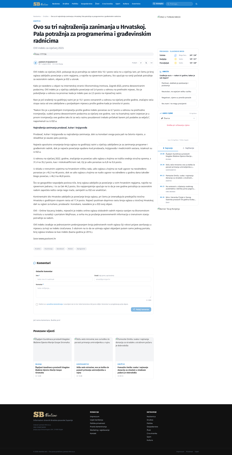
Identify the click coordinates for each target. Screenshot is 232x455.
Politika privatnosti (97, 423)
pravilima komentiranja (55, 304)
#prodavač (60, 249)
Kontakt (93, 433)
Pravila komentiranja (98, 426)
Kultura (126, 4)
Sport (118, 4)
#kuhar (70, 249)
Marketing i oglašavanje (99, 430)
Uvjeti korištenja (96, 420)
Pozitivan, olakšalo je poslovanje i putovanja (175, 84)
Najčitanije (189, 148)
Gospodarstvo (86, 4)
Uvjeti (197, 452)
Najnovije (169, 148)
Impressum (94, 416)
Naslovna (56, 4)
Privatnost (189, 452)
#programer (81, 249)
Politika (75, 4)
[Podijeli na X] (146, 63)
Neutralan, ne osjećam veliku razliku (176, 91)
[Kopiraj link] (151, 63)
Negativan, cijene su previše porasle (176, 97)
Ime (38, 276)
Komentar (40, 284)
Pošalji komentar (142, 309)
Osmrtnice (136, 4)
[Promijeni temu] (196, 4)
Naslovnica (37, 16)
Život (97, 4)
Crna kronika (107, 4)
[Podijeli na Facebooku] (141, 63)
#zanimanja (49, 249)
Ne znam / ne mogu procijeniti (174, 103)
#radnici (37, 249)
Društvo (66, 4)
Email (104, 276)
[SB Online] (40, 4)
